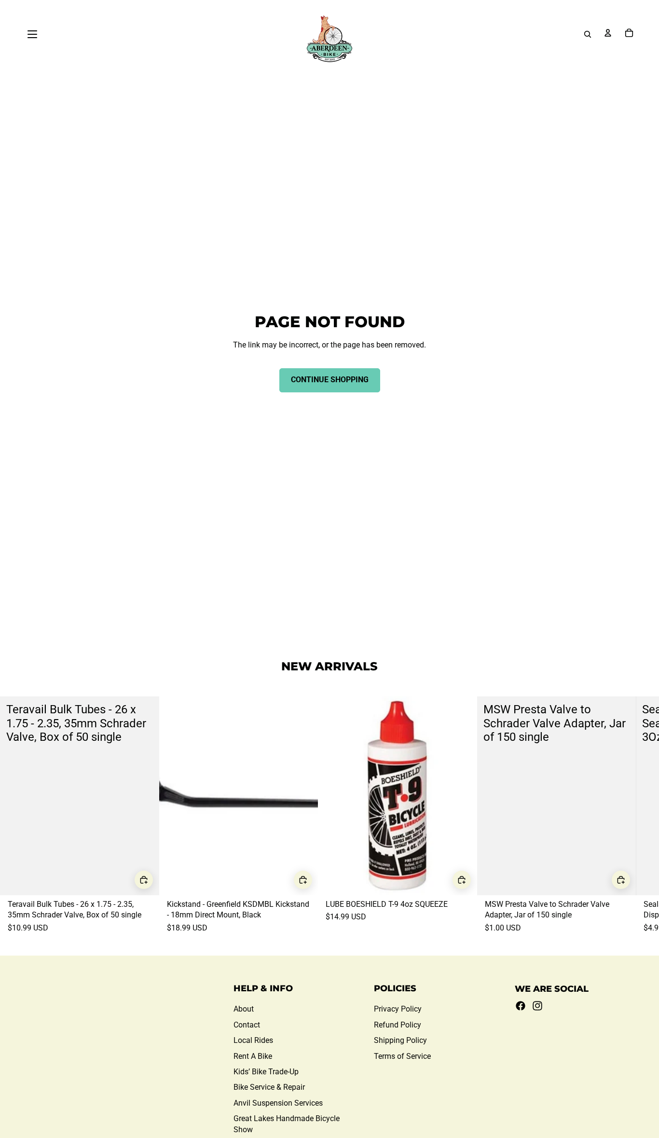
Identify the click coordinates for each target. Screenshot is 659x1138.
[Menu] (32, 34)
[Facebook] (520, 1006)
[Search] (587, 34)
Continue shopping (330, 379)
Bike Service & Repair (269, 1087)
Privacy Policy (398, 1008)
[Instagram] (537, 1006)
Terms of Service (402, 1056)
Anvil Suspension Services (278, 1103)
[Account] (607, 32)
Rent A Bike (252, 1056)
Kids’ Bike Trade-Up (266, 1071)
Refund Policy (397, 1024)
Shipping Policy (400, 1040)
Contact (246, 1024)
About (243, 1008)
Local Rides (253, 1040)
